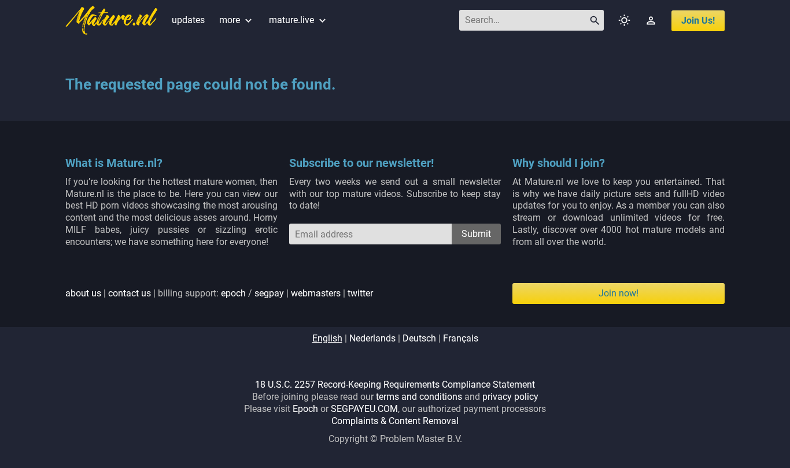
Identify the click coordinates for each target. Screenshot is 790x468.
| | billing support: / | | (219, 293)
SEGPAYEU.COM (364, 408)
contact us (129, 293)
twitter (360, 293)
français (460, 338)
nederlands (372, 338)
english (327, 338)
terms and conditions (419, 396)
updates (188, 19)
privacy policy (510, 396)
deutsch (419, 338)
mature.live (298, 19)
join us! (698, 20)
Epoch (305, 408)
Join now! (618, 293)
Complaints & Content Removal (395, 420)
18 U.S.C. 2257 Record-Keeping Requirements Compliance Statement (395, 384)
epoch (233, 293)
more (236, 19)
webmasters (316, 293)
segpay (269, 293)
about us (83, 293)
